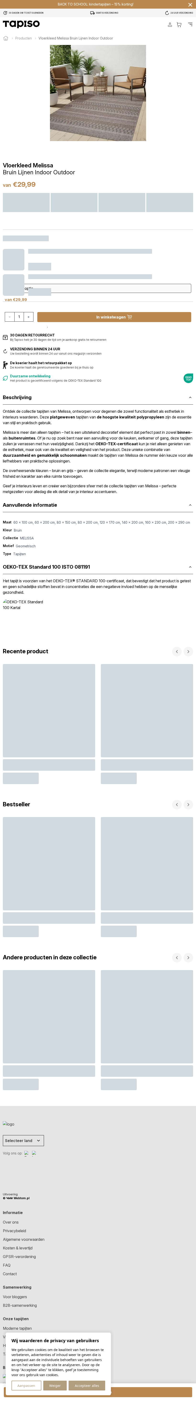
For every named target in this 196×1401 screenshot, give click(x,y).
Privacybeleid (14, 1230)
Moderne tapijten (17, 1328)
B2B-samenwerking (20, 1305)
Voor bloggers (15, 1296)
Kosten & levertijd (18, 1248)
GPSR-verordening (19, 1256)
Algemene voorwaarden (23, 1239)
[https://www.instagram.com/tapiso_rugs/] (35, 1154)
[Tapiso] (21, 24)
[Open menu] (190, 24)
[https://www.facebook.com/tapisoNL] (27, 1154)
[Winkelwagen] (179, 24)
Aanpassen (26, 1385)
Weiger (55, 1385)
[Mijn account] (169, 24)
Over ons (11, 1222)
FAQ (7, 1265)
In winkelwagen (111, 317)
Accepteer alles (87, 1385)
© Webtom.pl (16, 1198)
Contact (10, 1273)
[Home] (6, 38)
